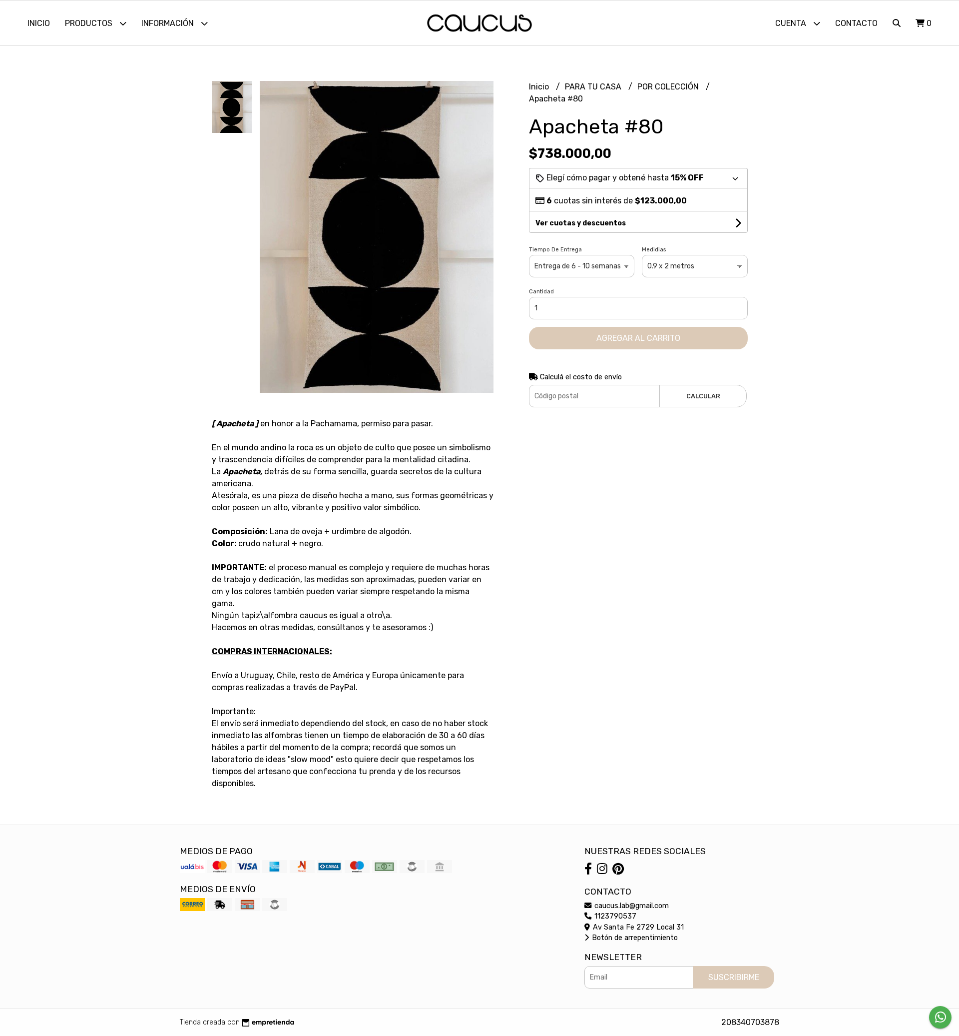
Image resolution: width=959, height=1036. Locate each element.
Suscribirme (733, 977)
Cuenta (791, 23)
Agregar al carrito (638, 338)
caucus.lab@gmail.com (630, 906)
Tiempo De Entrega (555, 249)
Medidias (654, 249)
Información (168, 23)
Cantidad (541, 291)
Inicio (38, 23)
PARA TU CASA (594, 86)
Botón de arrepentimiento (634, 938)
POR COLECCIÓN (669, 86)
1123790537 (614, 916)
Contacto (856, 23)
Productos (89, 23)
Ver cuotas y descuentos (580, 223)
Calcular (703, 396)
